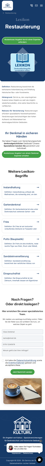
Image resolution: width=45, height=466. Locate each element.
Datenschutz (28, 453)
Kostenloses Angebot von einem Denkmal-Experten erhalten (21, 154)
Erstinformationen (16, 363)
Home (6, 445)
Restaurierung (10, 13)
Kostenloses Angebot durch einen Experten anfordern (23, 40)
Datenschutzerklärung (26, 360)
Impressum (16, 453)
